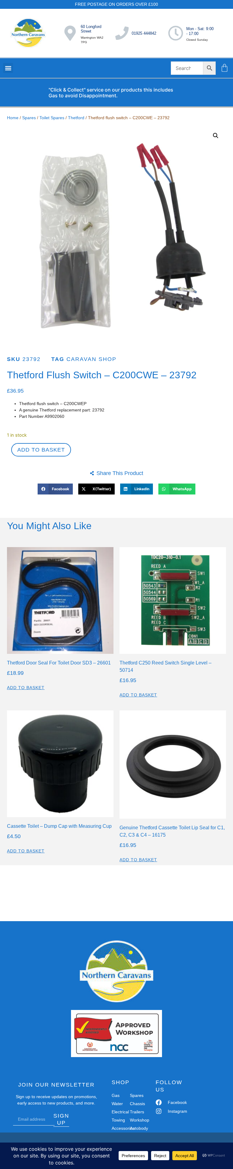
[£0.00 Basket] (224, 68)
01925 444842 (144, 33)
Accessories (118, 1128)
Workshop (136, 1120)
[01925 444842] (122, 33)
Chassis (136, 1103)
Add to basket (41, 450)
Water (117, 1103)
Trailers (136, 1111)
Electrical (118, 1111)
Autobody (136, 1128)
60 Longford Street (91, 29)
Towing (118, 1120)
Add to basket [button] (26, 687)
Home (13, 117)
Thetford (76, 117)
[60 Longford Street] (70, 33)
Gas (116, 1095)
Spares (29, 117)
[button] (8, 68)
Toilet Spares (51, 117)
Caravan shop (91, 359)
